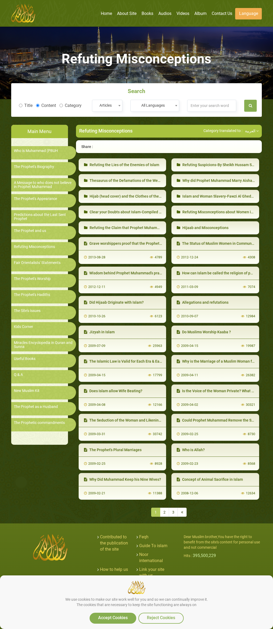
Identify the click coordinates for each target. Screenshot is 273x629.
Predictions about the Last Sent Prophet (40, 217)
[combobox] (107, 106)
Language (248, 13)
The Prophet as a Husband (36, 407)
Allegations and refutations (204, 302)
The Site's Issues (27, 311)
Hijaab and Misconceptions (205, 228)
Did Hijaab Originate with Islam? (116, 302)
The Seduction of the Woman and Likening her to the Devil (138, 420)
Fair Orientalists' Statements (37, 263)
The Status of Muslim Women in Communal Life (221, 243)
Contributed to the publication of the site (114, 543)
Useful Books (24, 359)
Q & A (18, 375)
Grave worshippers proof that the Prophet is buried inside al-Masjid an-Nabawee (157, 243)
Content (48, 105)
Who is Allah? (193, 450)
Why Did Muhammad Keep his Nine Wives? (125, 479)
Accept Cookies (113, 617)
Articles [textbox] (105, 105)
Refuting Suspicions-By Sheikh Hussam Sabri (220, 165)
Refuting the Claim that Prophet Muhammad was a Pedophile (141, 228)
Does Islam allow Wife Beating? (115, 391)
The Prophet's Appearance (35, 199)
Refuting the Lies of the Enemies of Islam (124, 165)
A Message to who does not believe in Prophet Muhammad (42, 185)
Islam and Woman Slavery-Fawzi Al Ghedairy (220, 196)
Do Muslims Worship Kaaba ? (206, 332)
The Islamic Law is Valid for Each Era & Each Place (131, 361)
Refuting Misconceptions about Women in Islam (222, 212)
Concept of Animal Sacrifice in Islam (212, 479)
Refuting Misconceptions (34, 247)
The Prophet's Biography (34, 167)
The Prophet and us (30, 231)
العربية (250, 131)
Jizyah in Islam (102, 332)
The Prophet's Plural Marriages (115, 450)
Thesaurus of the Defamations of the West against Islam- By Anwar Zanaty (152, 180)
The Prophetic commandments (39, 423)
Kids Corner (23, 327)
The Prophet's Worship (32, 279)
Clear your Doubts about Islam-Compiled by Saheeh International (144, 212)
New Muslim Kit (26, 391)
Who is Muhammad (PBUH (36, 151)
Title (28, 105)
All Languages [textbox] (153, 105)
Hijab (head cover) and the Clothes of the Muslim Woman (137, 196)
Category (73, 105)
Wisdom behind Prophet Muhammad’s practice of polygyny (138, 273)
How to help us (114, 569)
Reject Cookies (161, 617)
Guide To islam (153, 545)
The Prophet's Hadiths (32, 295)
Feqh (143, 536)
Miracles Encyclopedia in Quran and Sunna (43, 345)
